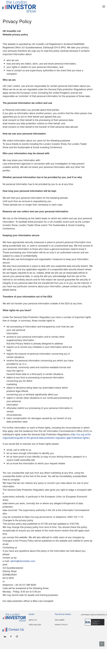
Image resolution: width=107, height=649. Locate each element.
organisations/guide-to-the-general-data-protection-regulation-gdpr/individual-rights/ (46, 437)
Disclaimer (59, 620)
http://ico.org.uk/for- (81, 434)
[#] (101, 643)
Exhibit (31, 614)
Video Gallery (35, 624)
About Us (33, 620)
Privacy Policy (61, 624)
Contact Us (16, 629)
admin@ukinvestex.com (22, 561)
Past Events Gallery (63, 614)
